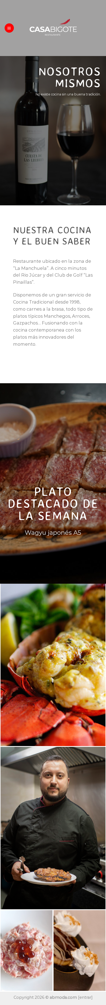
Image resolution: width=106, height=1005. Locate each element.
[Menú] (9, 27)
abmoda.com (63, 997)
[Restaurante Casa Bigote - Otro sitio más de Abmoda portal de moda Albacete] (53, 28)
